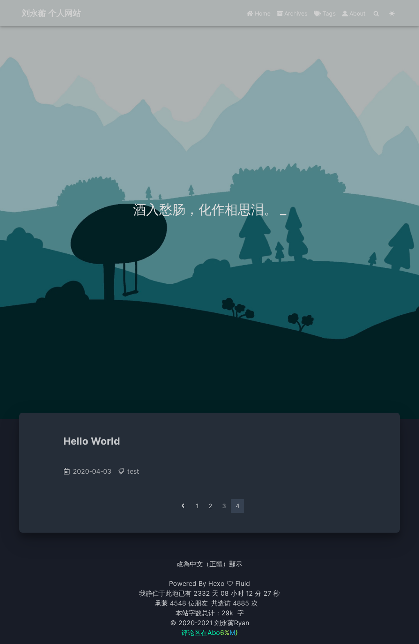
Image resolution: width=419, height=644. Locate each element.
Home (261, 13)
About (356, 13)
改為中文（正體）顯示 (209, 564)
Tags (328, 13)
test (133, 471)
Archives (295, 13)
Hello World (91, 441)
